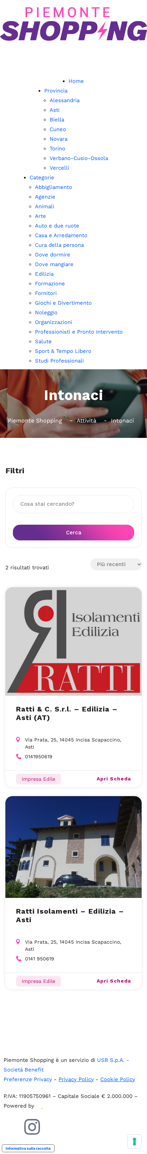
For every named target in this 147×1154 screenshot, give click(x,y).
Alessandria (65, 100)
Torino (57, 148)
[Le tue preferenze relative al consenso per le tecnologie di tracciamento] (134, 1141)
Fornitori (46, 293)
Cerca (73, 532)
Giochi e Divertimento (63, 303)
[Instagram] (32, 1127)
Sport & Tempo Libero (63, 351)
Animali (44, 206)
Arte (40, 216)
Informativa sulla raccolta (28, 1148)
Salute (43, 341)
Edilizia (44, 274)
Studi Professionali (59, 361)
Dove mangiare (54, 264)
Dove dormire (52, 254)
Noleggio (46, 312)
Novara (58, 139)
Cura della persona (59, 245)
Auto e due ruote (57, 226)
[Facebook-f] (12, 1127)
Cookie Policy (117, 1079)
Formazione (50, 283)
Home (76, 81)
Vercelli (59, 168)
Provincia (55, 91)
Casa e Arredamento (61, 235)
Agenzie (45, 197)
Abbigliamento (53, 187)
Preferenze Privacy (28, 1079)
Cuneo (58, 129)
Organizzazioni (53, 322)
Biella (57, 119)
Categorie (42, 177)
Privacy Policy (76, 1079)
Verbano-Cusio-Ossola (79, 158)
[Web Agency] (41, 1106)
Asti (55, 110)
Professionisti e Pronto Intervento (79, 332)
